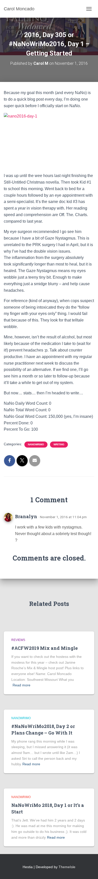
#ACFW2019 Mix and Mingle (44, 648)
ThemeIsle (67, 867)
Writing (59, 444)
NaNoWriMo (36, 444)
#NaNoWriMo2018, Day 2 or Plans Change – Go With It (43, 729)
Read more (21, 685)
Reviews (18, 640)
